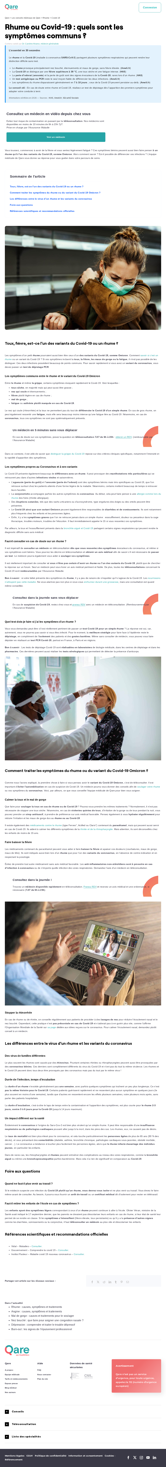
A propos (9, 1370)
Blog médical (11, 1388)
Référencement (14, 1459)
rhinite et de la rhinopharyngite (96, 829)
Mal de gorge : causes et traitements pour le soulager (42, 1315)
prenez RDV (78, 604)
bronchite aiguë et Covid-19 (78, 528)
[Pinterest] (121, 1282)
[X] (98, 1282)
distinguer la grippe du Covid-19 (68, 453)
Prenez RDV (89, 886)
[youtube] (148, 1457)
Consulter (37, 1246)
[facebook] (128, 1457)
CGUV (29, 1455)
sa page (51, 1027)
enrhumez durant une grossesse (101, 582)
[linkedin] (154, 1457)
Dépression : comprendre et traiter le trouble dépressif (43, 1324)
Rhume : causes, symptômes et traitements (36, 1307)
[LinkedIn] (110, 1282)
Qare (7, 18)
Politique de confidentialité (50, 1455)
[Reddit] (104, 1282)
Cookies (110, 1455)
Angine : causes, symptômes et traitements (36, 1311)
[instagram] (141, 1457)
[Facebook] (92, 1282)
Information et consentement (85, 1455)
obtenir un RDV (124, 437)
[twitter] (134, 1457)
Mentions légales (14, 1455)
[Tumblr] (116, 1282)
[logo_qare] (11, 5)
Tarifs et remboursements (16, 1379)
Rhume (46, 18)
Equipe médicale (12, 1375)
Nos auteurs (10, 1392)
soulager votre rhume (148, 786)
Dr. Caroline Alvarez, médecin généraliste (40, 44)
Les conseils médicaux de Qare (26, 18)
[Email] (127, 1282)
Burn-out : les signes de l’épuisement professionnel (41, 1329)
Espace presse (11, 1383)
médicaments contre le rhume (46, 825)
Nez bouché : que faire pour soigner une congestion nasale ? (47, 1320)
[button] (83, 1411)
